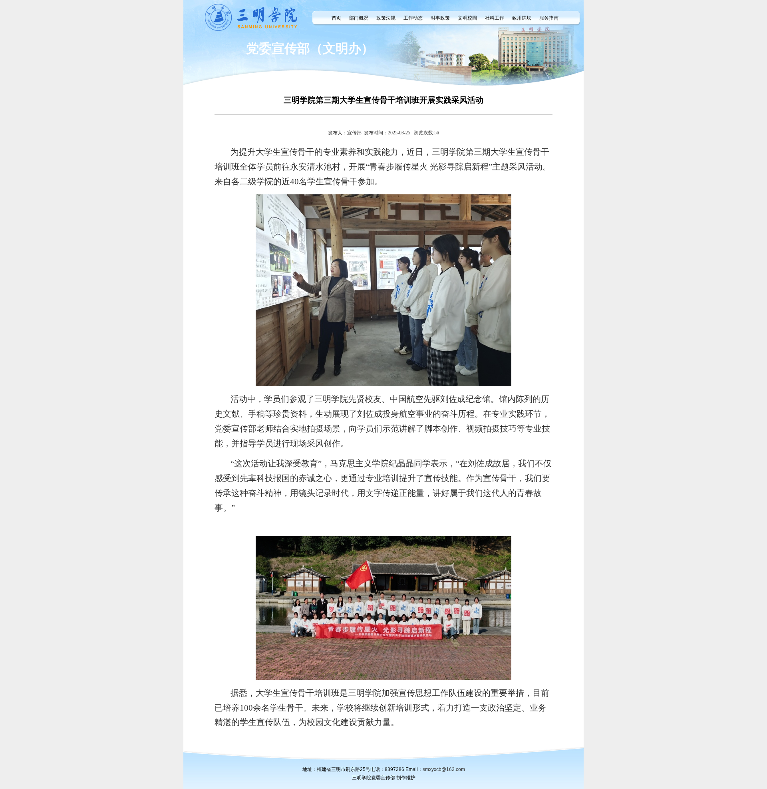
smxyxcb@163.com (444, 769)
